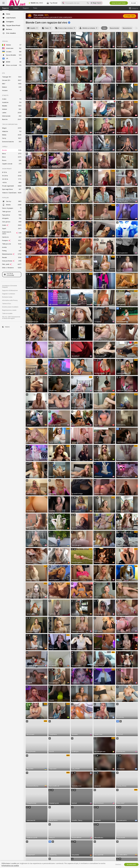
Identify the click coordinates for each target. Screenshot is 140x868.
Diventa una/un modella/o (10, 307)
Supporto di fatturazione (10, 290)
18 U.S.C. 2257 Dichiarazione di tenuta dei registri (11, 317)
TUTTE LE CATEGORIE (10, 274)
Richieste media (7, 297)
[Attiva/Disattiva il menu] (3, 3)
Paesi (47, 28)
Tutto (104, 28)
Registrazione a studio (9, 310)
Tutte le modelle (7, 313)
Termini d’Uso (6, 303)
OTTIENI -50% (130, 16)
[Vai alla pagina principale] (17, 3)
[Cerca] (87, 2)
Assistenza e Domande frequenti (9, 286)
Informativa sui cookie (10, 865)
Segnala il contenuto (8, 294)
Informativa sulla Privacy (10, 300)
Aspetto (32, 28)
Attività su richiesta (88, 28)
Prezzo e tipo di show (65, 28)
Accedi (133, 3)
